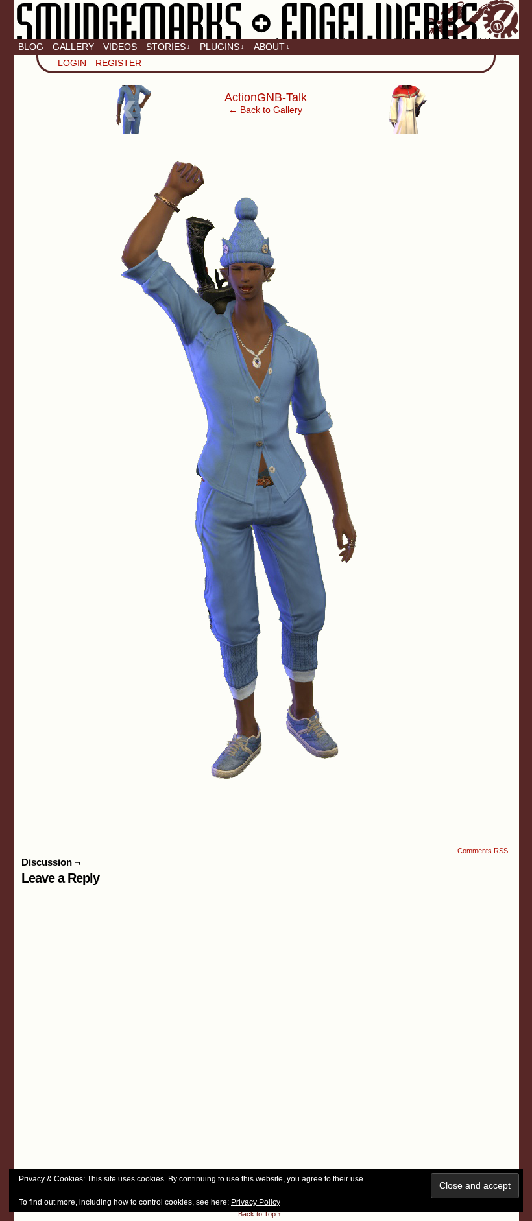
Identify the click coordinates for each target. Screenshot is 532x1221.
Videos (120, 46)
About (272, 46)
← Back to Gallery (265, 109)
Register (118, 63)
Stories (168, 46)
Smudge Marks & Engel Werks (266, 19)
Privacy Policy (255, 1202)
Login (72, 63)
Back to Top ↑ (260, 1214)
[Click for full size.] (266, 793)
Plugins (222, 46)
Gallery (73, 46)
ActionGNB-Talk (265, 97)
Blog (30, 46)
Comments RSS (482, 851)
